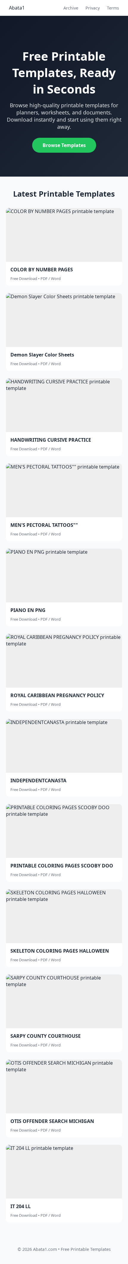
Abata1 (17, 7)
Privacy (92, 8)
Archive (70, 8)
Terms (113, 8)
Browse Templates (64, 145)
